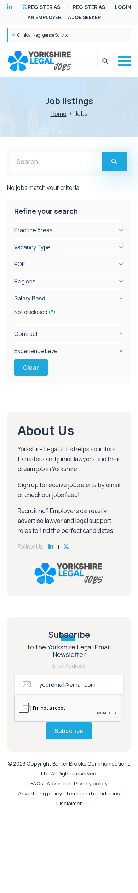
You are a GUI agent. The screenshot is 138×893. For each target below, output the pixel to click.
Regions (25, 281)
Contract (26, 334)
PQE (19, 264)
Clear (31, 367)
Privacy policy (91, 783)
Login (123, 7)
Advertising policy (40, 793)
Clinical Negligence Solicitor (43, 35)
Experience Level (36, 351)
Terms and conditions (92, 793)
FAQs (36, 783)
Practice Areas (33, 230)
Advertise (58, 783)
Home (59, 114)
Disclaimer (69, 803)
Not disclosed (35, 312)
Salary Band (29, 298)
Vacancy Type (32, 247)
